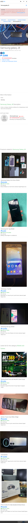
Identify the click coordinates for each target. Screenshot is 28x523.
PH (2, 1)
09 (9, 58)
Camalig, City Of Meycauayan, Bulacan (9, 61)
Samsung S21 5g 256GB (7, 229)
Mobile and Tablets (6, 59)
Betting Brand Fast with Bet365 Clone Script (13, 379)
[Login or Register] (26, 1)
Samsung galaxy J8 (21, 12)
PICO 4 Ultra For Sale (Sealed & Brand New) (13, 505)
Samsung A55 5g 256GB (7, 326)
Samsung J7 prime (6, 289)
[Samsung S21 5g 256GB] (14, 209)
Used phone (4, 454)
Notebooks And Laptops (6, 232)
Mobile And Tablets (5, 183)
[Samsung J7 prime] (14, 264)
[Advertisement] (14, 78)
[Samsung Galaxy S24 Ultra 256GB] (14, 165)
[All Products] (20, 1)
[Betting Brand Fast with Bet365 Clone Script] (14, 364)
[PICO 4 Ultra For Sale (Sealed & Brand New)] (14, 485)
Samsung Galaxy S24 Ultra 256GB (10, 180)
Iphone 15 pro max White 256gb (9, 417)
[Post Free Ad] (23, 1)
